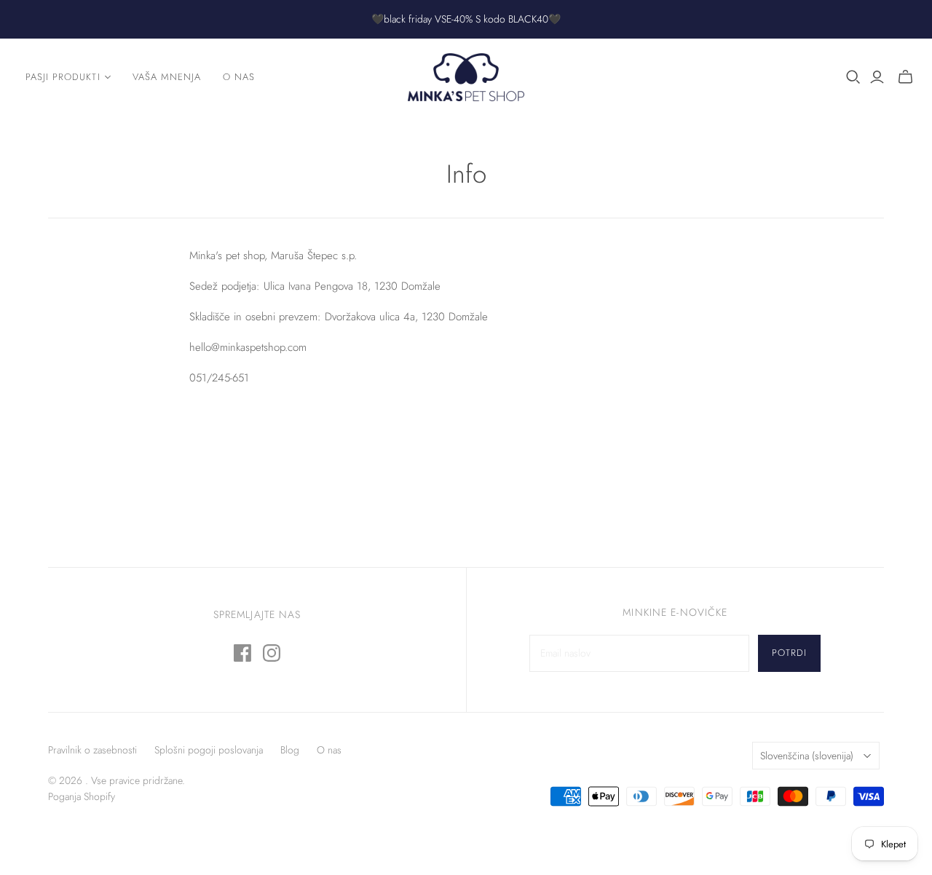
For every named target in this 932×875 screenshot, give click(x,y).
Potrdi (789, 653)
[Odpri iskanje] (853, 77)
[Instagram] (271, 653)
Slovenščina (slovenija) (806, 755)
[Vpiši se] (877, 77)
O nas (239, 77)
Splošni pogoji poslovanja (208, 750)
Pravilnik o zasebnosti (92, 750)
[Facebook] (242, 653)
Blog (289, 750)
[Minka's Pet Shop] (466, 77)
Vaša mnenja (167, 77)
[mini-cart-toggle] (905, 77)
